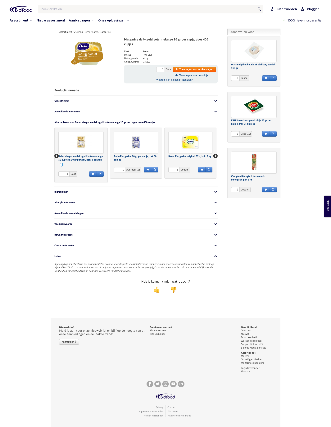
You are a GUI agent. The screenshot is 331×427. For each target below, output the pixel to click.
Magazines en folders (252, 362)
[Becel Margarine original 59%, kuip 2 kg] (190, 142)
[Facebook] (150, 384)
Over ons (246, 330)
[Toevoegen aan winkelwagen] (93, 174)
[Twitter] (157, 384)
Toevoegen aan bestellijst (194, 75)
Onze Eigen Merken (251, 359)
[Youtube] (173, 384)
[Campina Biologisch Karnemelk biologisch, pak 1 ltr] (254, 162)
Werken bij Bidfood (251, 340)
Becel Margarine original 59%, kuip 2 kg (189, 156)
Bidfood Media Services (253, 347)
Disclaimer (172, 411)
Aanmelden (68, 341)
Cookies (171, 407)
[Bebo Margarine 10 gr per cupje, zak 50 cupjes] (136, 142)
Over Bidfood (249, 327)
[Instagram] (165, 384)
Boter (95, 32)
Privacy (159, 407)
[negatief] (172, 289)
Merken (245, 355)
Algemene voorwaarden (151, 411)
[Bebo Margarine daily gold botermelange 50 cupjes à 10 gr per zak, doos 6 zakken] (81, 142)
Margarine (105, 32)
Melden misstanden (153, 415)
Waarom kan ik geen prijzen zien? (174, 79)
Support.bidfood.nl (251, 344)
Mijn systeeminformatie (179, 415)
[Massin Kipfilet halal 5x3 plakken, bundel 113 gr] (254, 50)
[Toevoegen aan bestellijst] (100, 174)
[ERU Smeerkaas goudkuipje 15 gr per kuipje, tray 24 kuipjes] (254, 106)
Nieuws (245, 333)
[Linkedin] (181, 384)
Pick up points (157, 333)
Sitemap (245, 371)
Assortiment (65, 32)
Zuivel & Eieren (82, 32)
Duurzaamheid (249, 337)
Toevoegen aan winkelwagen (196, 69)
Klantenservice (158, 330)
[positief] (156, 289)
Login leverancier (250, 368)
